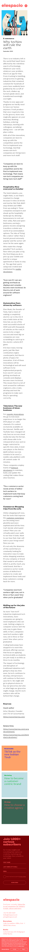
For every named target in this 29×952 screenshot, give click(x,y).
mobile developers (12, 270)
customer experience (15, 518)
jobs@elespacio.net (10, 917)
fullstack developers (10, 469)
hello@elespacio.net (10, 915)
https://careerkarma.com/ (14, 717)
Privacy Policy (22, 876)
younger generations (15, 414)
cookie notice (21, 946)
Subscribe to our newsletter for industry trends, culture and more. (14, 906)
